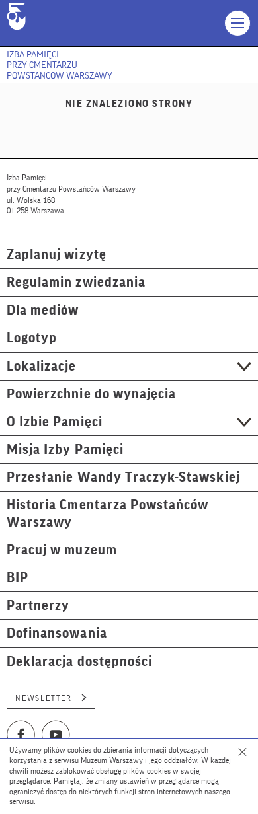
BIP (17, 578)
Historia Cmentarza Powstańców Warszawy (107, 513)
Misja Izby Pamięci (65, 450)
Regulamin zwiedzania (76, 282)
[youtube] (56, 734)
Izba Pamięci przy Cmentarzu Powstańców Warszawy (59, 65)
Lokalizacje (42, 366)
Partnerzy (38, 605)
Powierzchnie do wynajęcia (91, 394)
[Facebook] (21, 734)
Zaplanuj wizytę (57, 255)
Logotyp (32, 338)
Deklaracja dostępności (79, 662)
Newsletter (43, 698)
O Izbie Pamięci (55, 422)
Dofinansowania (57, 633)
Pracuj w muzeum (62, 550)
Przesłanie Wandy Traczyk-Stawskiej (123, 477)
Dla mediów (43, 310)
